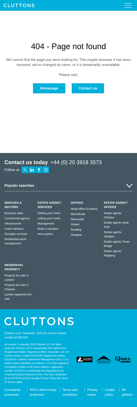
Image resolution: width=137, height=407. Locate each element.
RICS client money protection (43, 392)
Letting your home (49, 218)
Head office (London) (84, 208)
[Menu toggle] (128, 5)
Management (46, 223)
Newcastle (77, 219)
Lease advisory (14, 228)
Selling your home (49, 213)
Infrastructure (12, 223)
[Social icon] (25, 169)
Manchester (78, 214)
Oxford (75, 224)
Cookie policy (110, 392)
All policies (127, 392)
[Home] (19, 5)
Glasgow (76, 234)
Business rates (13, 213)
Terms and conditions (69, 392)
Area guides (45, 234)
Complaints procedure (12, 392)
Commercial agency (17, 218)
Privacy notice (92, 392)
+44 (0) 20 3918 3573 (76, 162)
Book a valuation (48, 228)
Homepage (49, 88)
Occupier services (15, 234)
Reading (76, 229)
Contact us (88, 88)
